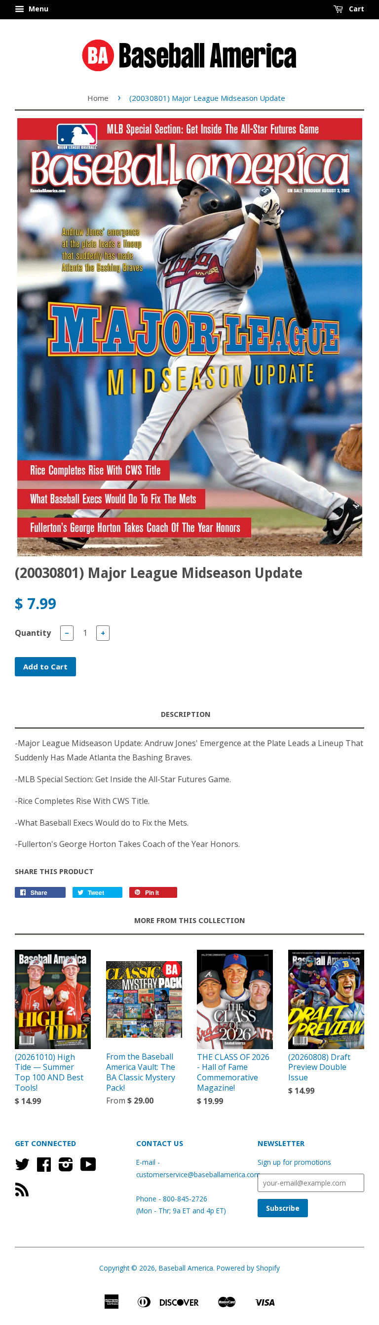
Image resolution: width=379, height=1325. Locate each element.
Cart (355, 8)
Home (98, 98)
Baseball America (186, 1268)
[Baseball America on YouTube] (88, 1167)
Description (186, 714)
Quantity (33, 632)
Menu (37, 8)
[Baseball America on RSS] (22, 1192)
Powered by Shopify (248, 1268)
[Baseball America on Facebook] (44, 1167)
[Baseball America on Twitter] (22, 1167)
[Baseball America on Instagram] (66, 1167)
